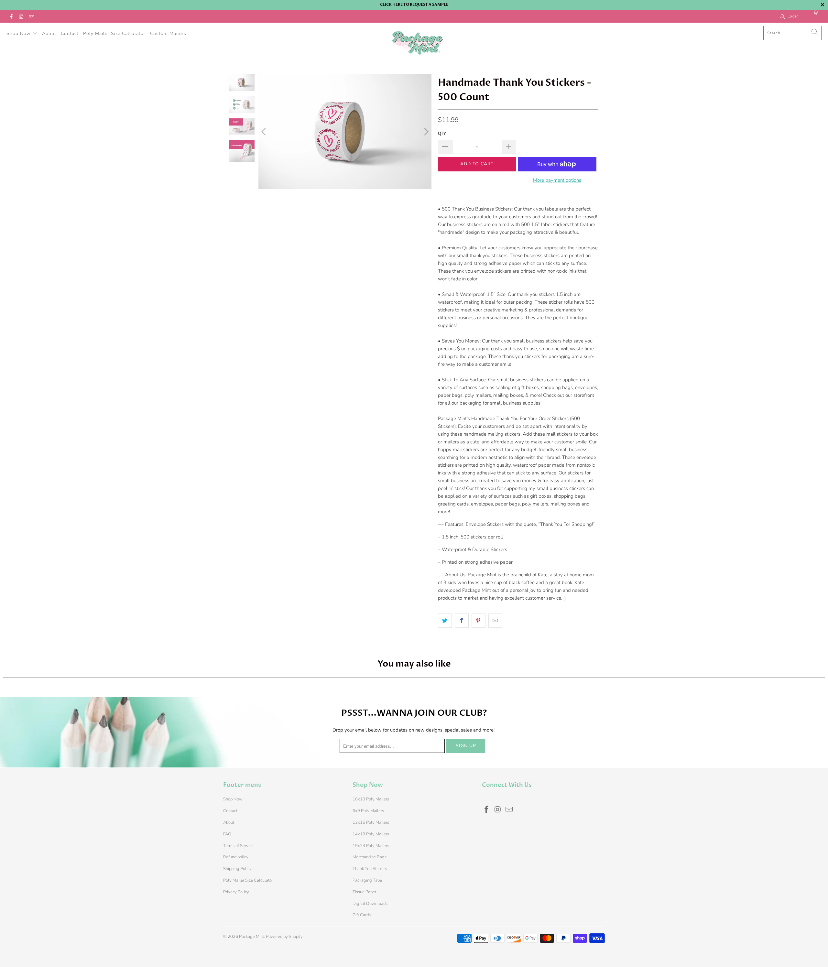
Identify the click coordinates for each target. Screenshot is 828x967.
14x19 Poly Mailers (371, 834)
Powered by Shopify (284, 937)
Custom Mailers (168, 33)
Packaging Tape (367, 880)
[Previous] (264, 131)
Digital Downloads (370, 904)
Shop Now (19, 33)
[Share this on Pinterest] (478, 621)
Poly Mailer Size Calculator (114, 33)
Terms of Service (238, 846)
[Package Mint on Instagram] (21, 16)
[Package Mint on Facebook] (11, 16)
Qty (442, 133)
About (49, 33)
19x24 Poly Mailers (371, 846)
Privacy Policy (236, 892)
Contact (70, 33)
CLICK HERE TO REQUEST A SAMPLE (414, 4)
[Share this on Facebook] (462, 621)
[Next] (425, 131)
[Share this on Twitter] (445, 621)
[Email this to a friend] (495, 621)
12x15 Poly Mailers (371, 822)
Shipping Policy (237, 869)
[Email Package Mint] (31, 16)
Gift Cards (362, 915)
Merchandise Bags (370, 857)
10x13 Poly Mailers (371, 799)
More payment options (557, 180)
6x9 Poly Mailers (368, 811)
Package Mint (251, 937)
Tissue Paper (364, 892)
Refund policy (235, 857)
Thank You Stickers (370, 869)
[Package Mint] (417, 43)
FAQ (227, 834)
